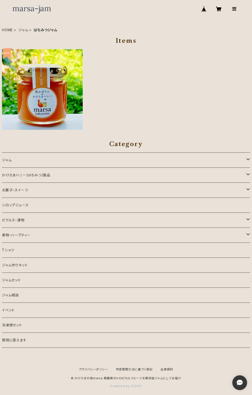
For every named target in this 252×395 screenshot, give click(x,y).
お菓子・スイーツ (15, 190)
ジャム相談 (10, 295)
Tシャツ (8, 250)
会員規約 (166, 369)
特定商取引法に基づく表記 (134, 369)
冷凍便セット (12, 325)
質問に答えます (14, 340)
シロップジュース (15, 205)
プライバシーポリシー (93, 369)
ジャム (23, 30)
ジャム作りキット (15, 265)
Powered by (120, 386)
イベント (8, 310)
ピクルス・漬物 (13, 220)
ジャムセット (11, 280)
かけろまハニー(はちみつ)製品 (26, 175)
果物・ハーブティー (16, 235)
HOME (7, 30)
